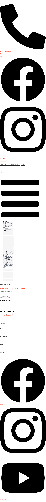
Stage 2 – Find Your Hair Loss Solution (8, 224)
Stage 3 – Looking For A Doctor (8, 225)
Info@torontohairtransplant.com (4, 347)
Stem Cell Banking (7, 254)
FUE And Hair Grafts (7, 259)
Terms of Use (2, 499)
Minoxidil (7, 250)
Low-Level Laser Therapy (9, 252)
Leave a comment (5, 296)
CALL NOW (2, 158)
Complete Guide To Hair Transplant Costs (7, 263)
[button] (20, 198)
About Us (4, 271)
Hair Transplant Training (10, 314)
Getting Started (5, 221)
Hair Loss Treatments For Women (7, 230)
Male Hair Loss (6, 228)
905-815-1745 (2, 339)
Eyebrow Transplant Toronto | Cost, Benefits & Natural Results (9, 242)
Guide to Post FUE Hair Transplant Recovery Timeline (8, 261)
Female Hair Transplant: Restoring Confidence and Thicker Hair (10, 304)
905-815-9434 (2, 331)
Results (4, 267)
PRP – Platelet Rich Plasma (9, 251)
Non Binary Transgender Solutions (8, 246)
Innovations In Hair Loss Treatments (13, 288)
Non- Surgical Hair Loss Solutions (7, 248)
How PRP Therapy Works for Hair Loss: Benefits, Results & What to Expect (12, 303)
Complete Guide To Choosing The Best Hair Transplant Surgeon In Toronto (8, 265)
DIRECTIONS (3, 161)
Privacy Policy (6, 499)
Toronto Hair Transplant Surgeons (12, 165)
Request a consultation (7, 226)
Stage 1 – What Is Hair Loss (8, 222)
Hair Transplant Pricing (7, 269)
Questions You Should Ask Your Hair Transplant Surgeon (8, 258)
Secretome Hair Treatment (9, 253)
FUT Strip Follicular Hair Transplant (8, 240)
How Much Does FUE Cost (8, 256)
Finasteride (7, 249)
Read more (17, 294)
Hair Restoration (5, 255)
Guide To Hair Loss (7, 231)
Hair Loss (4, 227)
